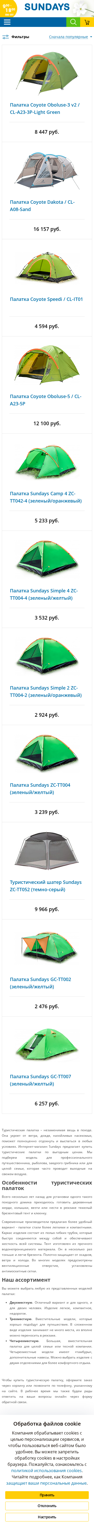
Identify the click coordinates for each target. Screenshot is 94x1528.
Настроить (47, 1516)
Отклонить (47, 1505)
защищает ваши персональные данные (46, 1483)
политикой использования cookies (46, 1470)
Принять (47, 1494)
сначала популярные (68, 37)
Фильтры (20, 36)
